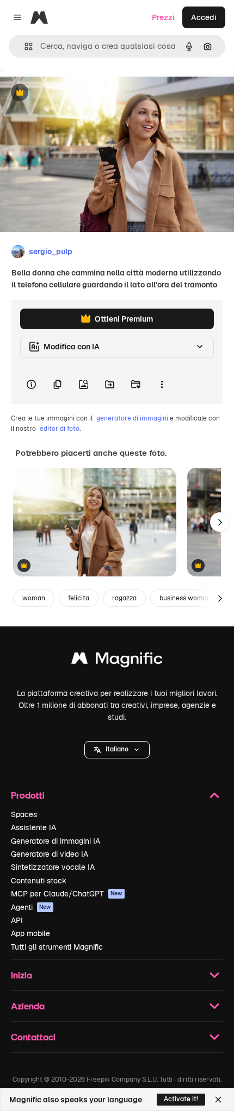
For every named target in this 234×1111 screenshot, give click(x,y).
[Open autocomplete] (24, 46)
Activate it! (181, 1099)
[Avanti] (220, 522)
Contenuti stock (38, 881)
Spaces (24, 814)
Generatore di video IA (49, 854)
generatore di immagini (132, 418)
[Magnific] (117, 660)
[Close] (218, 1099)
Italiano (117, 749)
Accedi (204, 17)
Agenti (31, 907)
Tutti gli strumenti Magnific (57, 947)
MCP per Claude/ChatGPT (66, 894)
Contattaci (33, 1037)
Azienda (28, 1006)
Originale (71, 93)
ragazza (124, 598)
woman (33, 598)
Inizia (21, 975)
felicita (78, 598)
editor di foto (59, 428)
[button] (117, 749)
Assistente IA (33, 827)
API (17, 920)
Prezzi (163, 17)
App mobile (30, 933)
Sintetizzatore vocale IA (53, 867)
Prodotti (28, 795)
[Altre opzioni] (162, 385)
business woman (185, 598)
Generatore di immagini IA (55, 841)
